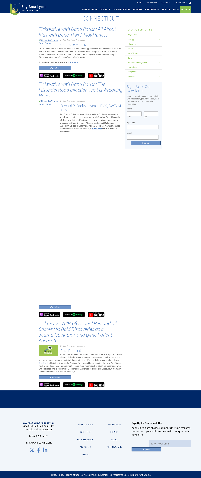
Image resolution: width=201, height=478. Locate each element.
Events (166, 9)
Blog (176, 9)
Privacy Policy (57, 474)
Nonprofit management (137, 62)
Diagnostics (132, 34)
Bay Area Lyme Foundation (27, 9)
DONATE (185, 9)
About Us (85, 447)
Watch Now (55, 67)
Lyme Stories (132, 53)
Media (85, 454)
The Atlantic (44, 363)
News (129, 58)
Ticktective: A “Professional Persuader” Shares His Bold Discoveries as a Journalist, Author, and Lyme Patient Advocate (78, 331)
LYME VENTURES (180, 3)
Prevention (152, 9)
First (128, 117)
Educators (131, 44)
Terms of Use (72, 474)
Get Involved (152, 3)
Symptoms (131, 71)
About (140, 3)
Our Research (121, 9)
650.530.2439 (40, 436)
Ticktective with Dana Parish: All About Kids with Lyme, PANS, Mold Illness (77, 32)
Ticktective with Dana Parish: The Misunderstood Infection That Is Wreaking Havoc (81, 89)
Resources (165, 3)
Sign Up (145, 142)
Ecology (130, 39)
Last (145, 117)
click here (73, 62)
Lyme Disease (89, 9)
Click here (97, 129)
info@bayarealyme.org (38, 442)
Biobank (137, 9)
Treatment (131, 76)
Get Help (105, 9)
